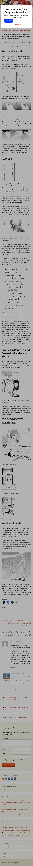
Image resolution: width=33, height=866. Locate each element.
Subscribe (8, 21)
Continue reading (16, 24)
